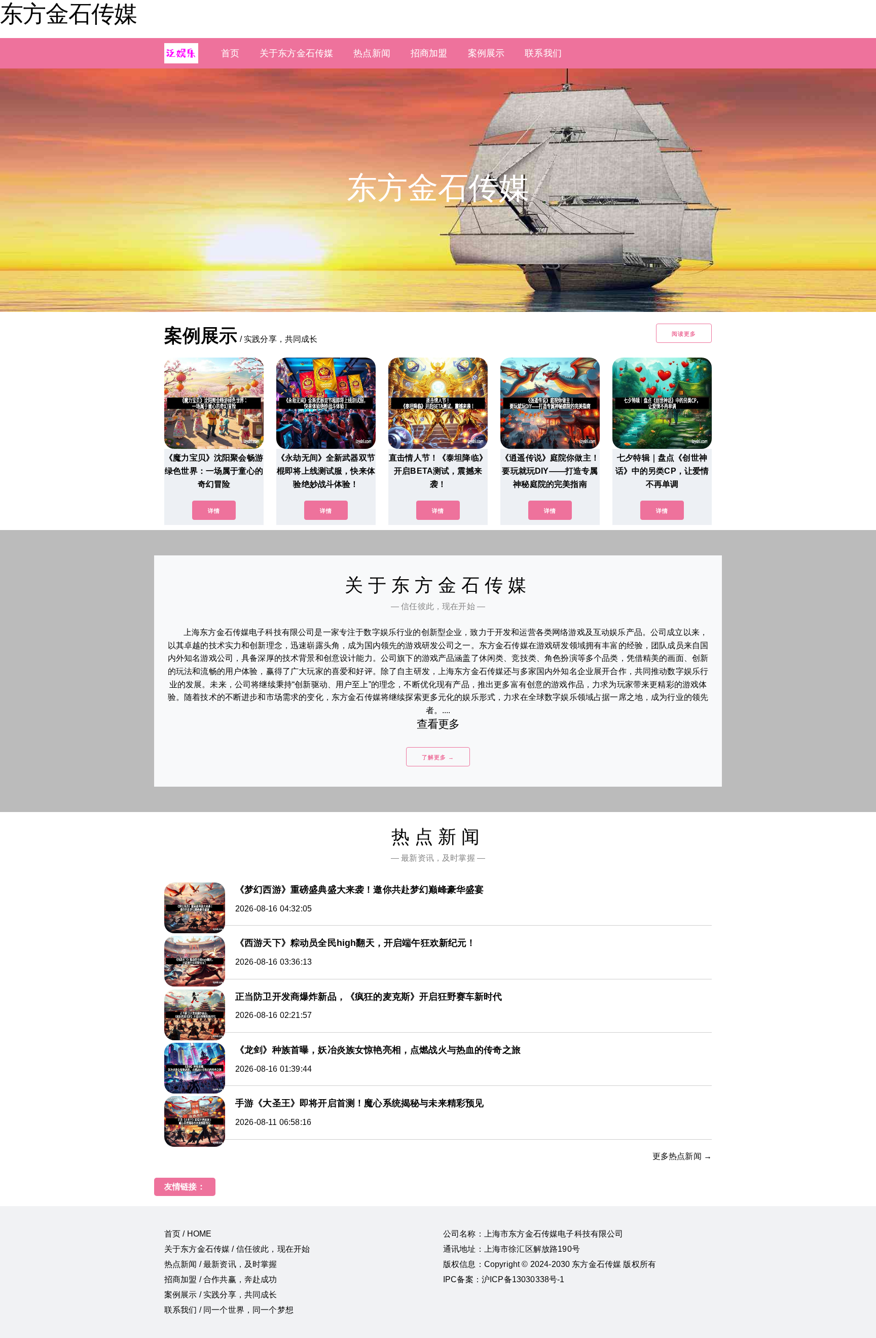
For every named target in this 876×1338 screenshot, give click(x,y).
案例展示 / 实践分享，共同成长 (220, 1294)
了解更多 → (438, 757)
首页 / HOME (187, 1233)
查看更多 (438, 724)
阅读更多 (684, 334)
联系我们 (543, 53)
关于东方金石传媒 (296, 53)
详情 (214, 511)
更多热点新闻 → (682, 1156)
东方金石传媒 (68, 14)
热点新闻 (371, 53)
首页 (230, 53)
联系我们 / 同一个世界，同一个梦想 (229, 1310)
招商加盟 (429, 53)
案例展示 (486, 53)
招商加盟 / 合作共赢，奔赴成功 (220, 1279)
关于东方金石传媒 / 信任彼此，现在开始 (237, 1249)
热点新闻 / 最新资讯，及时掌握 (220, 1264)
